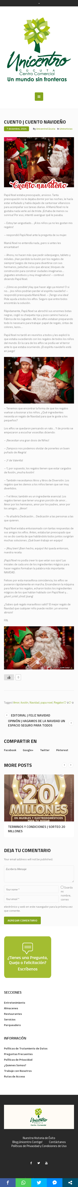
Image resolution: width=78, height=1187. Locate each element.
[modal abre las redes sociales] (70, 1182)
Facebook (10, 750)
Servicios (9, 1019)
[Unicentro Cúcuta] (39, 49)
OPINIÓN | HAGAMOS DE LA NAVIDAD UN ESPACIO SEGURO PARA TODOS (36, 723)
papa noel (47, 702)
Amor (16, 702)
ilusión (24, 702)
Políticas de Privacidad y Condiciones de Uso (39, 1146)
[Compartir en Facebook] (8, 1182)
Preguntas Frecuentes (18, 1054)
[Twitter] (39, 1163)
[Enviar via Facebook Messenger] (54, 1182)
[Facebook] (31, 1163)
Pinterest (62, 750)
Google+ (28, 750)
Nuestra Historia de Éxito (39, 1138)
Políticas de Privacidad (18, 1059)
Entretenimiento (14, 1002)
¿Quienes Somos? (15, 1065)
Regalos (59, 702)
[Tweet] (39, 1182)
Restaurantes (13, 1014)
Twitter (45, 750)
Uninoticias (66, 129)
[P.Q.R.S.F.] (27, 957)
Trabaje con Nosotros (18, 1071)
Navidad (34, 702)
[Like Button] (9, 677)
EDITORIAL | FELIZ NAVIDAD (30, 715)
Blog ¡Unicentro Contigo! (27, 1142)
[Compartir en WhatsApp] (23, 1182)
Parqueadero (12, 1025)
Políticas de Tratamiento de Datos (25, 1048)
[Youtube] (46, 1163)
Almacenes (11, 1008)
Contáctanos (57, 1142)
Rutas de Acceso (14, 1076)
